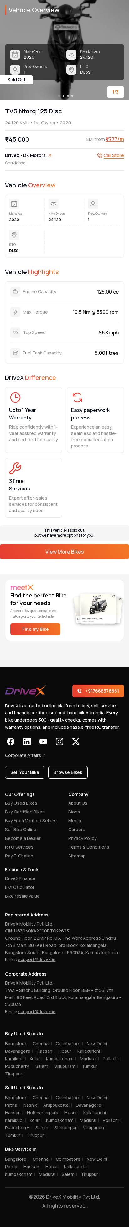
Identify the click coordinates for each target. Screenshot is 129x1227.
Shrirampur (66, 1128)
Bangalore (17, 1043)
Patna (12, 1105)
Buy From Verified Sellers (31, 821)
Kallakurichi (89, 1051)
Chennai (42, 1043)
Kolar (36, 1059)
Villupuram (66, 1066)
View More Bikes (64, 551)
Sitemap (76, 856)
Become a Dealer (23, 838)
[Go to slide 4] (72, 96)
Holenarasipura (44, 1113)
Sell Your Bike (24, 772)
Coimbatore (69, 1043)
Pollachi (112, 1059)
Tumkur (91, 1066)
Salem (43, 1066)
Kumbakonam (61, 1059)
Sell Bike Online (20, 829)
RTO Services (19, 847)
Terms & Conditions (88, 847)
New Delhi (98, 1043)
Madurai (89, 1059)
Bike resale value (22, 896)
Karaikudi (15, 1059)
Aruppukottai (57, 1105)
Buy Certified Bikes (25, 812)
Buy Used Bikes (21, 803)
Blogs (74, 812)
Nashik (31, 1105)
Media (74, 821)
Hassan (46, 1051)
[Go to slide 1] (59, 96)
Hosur (66, 1051)
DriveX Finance (20, 878)
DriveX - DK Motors (25, 155)
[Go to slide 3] (68, 96)
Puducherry (18, 1066)
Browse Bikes (68, 772)
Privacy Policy (82, 838)
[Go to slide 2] (63, 96)
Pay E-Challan (19, 856)
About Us (77, 803)
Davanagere (19, 1051)
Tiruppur (15, 1074)
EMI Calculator (19, 887)
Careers (76, 829)
